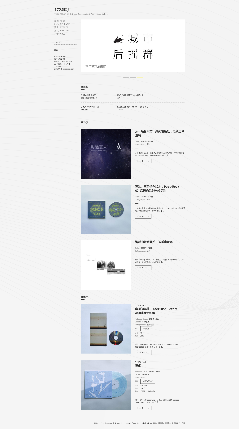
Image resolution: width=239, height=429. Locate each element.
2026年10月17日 (90, 106)
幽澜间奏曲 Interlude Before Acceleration (156, 311)
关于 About (60, 33)
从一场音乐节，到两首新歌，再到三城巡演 (159, 133)
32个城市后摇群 (95, 66)
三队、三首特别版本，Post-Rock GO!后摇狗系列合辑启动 (157, 189)
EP (148, 377)
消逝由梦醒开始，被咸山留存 (154, 242)
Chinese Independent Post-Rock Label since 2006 (135, 423)
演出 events (61, 27)
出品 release (62, 24)
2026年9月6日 (88, 95)
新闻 (148, 144)
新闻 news (59, 20)
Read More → (143, 161)
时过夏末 (146, 328)
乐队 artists (62, 30)
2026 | (97, 423)
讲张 (138, 365)
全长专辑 (150, 325)
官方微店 (62, 56)
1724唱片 (62, 9)
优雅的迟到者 (148, 381)
